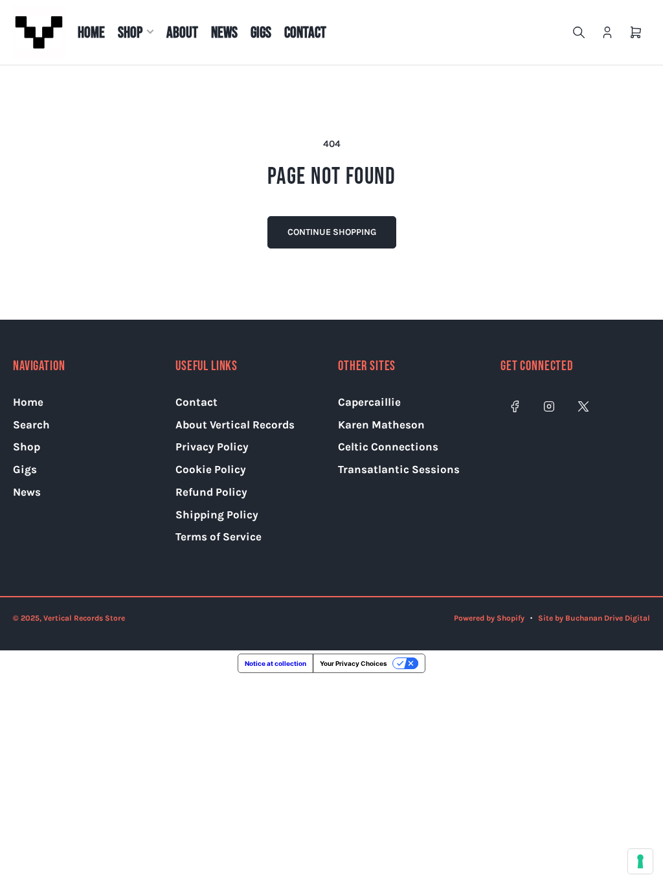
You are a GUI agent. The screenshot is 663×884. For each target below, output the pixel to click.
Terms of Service (218, 536)
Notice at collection (275, 663)
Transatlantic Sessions (399, 469)
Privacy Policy (212, 446)
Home (91, 32)
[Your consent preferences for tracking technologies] (640, 861)
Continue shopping (331, 232)
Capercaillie (369, 401)
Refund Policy (211, 491)
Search (31, 424)
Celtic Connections (388, 446)
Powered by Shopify (489, 618)
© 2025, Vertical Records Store (69, 618)
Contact (305, 32)
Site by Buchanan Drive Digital (594, 618)
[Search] (579, 32)
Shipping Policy (216, 514)
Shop (130, 32)
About (182, 32)
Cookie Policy (210, 469)
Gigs (261, 32)
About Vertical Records (235, 424)
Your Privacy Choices (353, 663)
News (224, 32)
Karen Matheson (381, 424)
